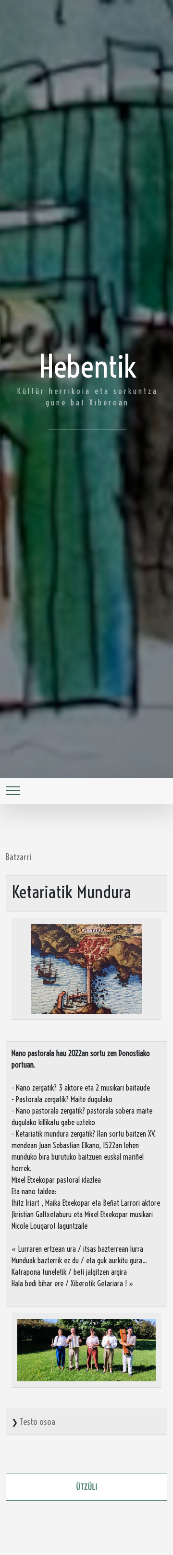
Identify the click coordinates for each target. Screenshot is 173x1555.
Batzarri (18, 857)
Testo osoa (37, 1421)
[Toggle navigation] (13, 791)
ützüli (86, 1487)
